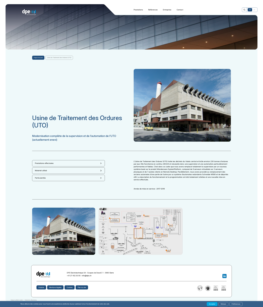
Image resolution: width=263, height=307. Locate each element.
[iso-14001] (216, 290)
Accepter (212, 304)
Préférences (236, 304)
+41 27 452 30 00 (73, 276)
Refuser (223, 304)
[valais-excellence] (208, 290)
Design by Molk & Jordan (17, 300)
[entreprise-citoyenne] (200, 290)
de (254, 9)
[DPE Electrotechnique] (29, 12)
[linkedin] (224, 276)
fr (250, 9)
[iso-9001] (224, 290)
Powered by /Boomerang (31, 300)
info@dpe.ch (86, 276)
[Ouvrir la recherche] (244, 10)
